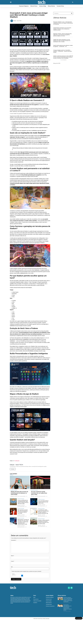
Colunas (12, 469)
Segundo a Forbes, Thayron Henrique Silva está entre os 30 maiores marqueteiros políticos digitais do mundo (62, 34)
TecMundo (17, 460)
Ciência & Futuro (33, 6)
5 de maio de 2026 (42, 496)
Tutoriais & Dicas (60, 6)
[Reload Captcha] (22, 576)
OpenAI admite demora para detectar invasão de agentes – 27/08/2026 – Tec (63, 46)
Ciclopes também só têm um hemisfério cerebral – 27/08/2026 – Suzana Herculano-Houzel (62, 51)
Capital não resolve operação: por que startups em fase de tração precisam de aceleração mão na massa (61, 40)
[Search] (71, 13)
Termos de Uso (35, 599)
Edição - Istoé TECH (15, 496)
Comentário (13, 540)
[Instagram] (69, 588)
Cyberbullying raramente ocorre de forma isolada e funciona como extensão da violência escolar (62, 28)
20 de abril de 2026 (42, 516)
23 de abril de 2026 (22, 506)
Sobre (34, 597)
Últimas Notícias (51, 6)
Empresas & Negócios (24, 6)
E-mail (12, 561)
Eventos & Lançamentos (50, 606)
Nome (12, 555)
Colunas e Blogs (42, 6)
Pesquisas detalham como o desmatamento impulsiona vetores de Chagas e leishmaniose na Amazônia (63, 23)
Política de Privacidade (37, 600)
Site (12, 566)
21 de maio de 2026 (22, 496)
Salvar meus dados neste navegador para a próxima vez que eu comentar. (26, 571)
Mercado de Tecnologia (41, 499)
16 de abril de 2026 (42, 526)
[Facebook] (71, 588)
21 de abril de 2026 (22, 516)
